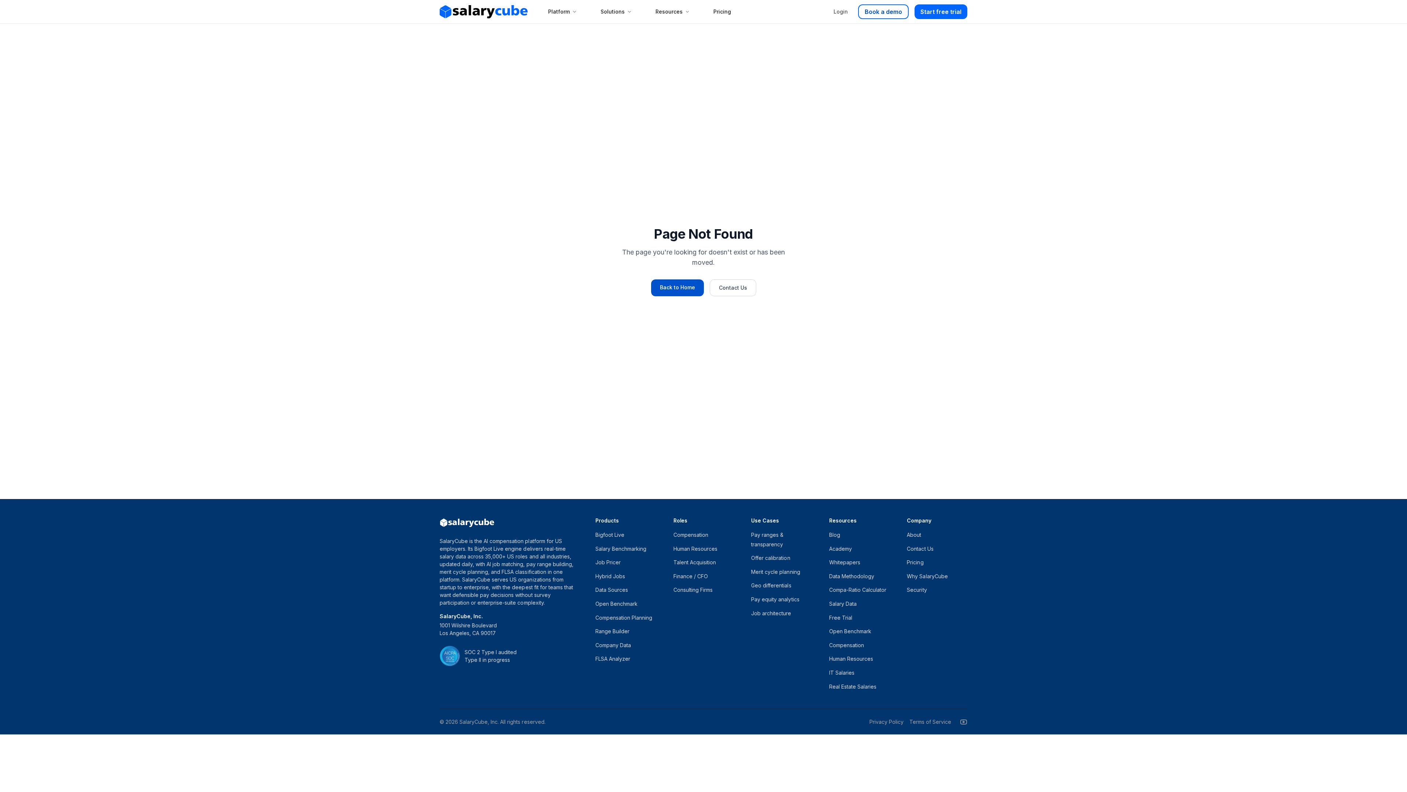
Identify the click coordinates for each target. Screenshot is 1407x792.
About (914, 535)
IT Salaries (841, 673)
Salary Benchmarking (620, 549)
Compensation (690, 535)
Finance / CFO (690, 576)
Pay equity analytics (775, 599)
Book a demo (883, 11)
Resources (669, 11)
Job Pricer (608, 562)
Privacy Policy (886, 722)
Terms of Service (930, 722)
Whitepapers (844, 562)
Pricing (722, 11)
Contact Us (733, 288)
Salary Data (843, 604)
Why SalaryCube (927, 576)
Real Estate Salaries (852, 686)
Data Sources (611, 590)
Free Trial (840, 618)
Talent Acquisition (694, 562)
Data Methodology (851, 576)
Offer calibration (770, 558)
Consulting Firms (693, 590)
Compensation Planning (623, 618)
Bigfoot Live (609, 535)
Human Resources (695, 549)
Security (917, 590)
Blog (834, 535)
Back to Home (677, 287)
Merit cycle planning (775, 572)
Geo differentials (771, 585)
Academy (840, 549)
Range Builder (612, 631)
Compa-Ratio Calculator (857, 590)
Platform (559, 11)
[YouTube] (963, 722)
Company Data (613, 645)
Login (841, 11)
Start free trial (940, 11)
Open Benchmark (616, 604)
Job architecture (771, 613)
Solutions (613, 11)
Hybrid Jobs (610, 576)
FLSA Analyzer (612, 659)
